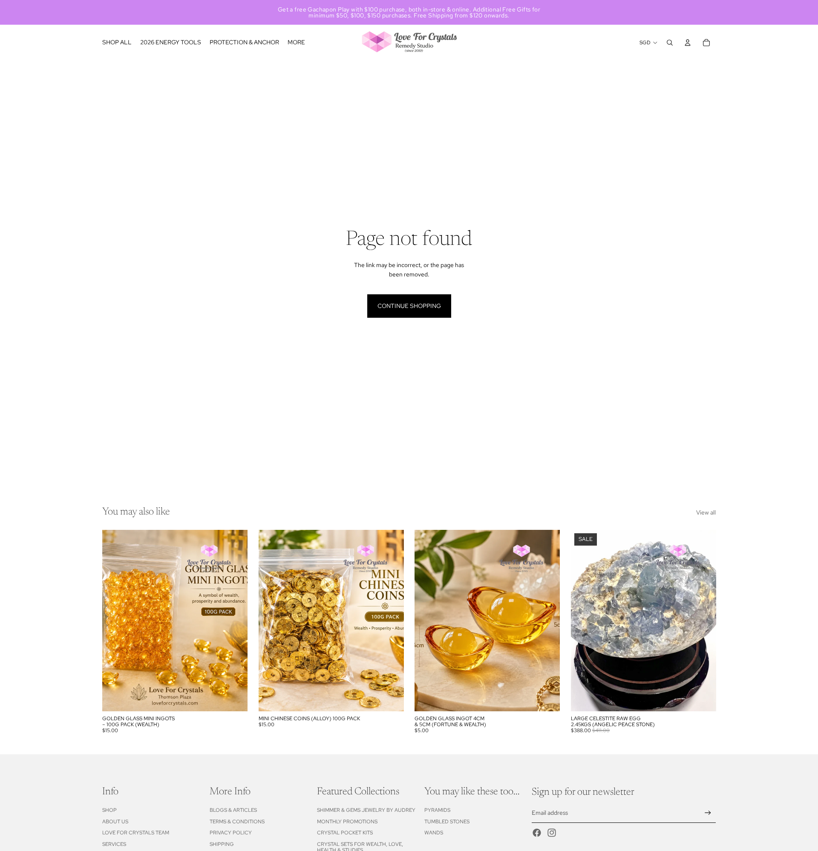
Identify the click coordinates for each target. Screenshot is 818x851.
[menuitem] (296, 42)
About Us (115, 821)
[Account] (687, 42)
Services (114, 844)
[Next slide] (703, 620)
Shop (109, 810)
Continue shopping (409, 306)
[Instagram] (552, 833)
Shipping (222, 844)
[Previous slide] (583, 620)
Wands (433, 832)
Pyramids (437, 810)
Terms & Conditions (237, 821)
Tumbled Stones (446, 821)
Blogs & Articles (233, 810)
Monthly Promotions (347, 821)
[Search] (669, 42)
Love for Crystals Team (135, 832)
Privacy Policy (231, 832)
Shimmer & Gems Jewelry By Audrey (366, 810)
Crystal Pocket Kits (345, 832)
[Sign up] (708, 813)
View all (706, 512)
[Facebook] (537, 833)
